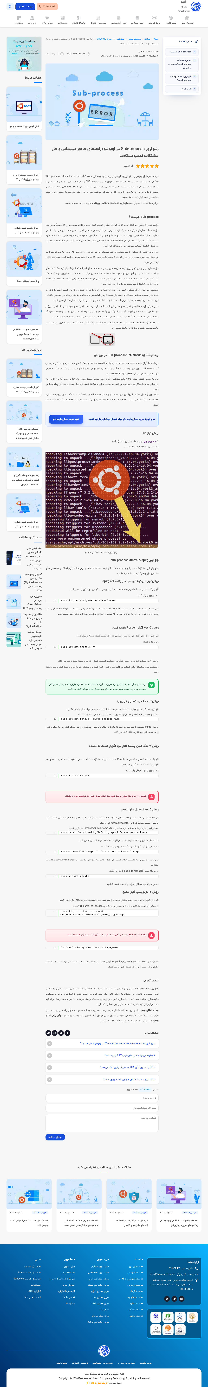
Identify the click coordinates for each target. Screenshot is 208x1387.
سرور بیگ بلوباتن (100, 1315)
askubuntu (145, 1089)
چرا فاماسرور (68, 1272)
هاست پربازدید (135, 1297)
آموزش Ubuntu (104, 39)
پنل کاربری (69, 1266)
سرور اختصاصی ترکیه (98, 1322)
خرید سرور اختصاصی (98, 1272)
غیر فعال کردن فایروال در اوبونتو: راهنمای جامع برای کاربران (132, 1223)
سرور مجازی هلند (100, 1297)
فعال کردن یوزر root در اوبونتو (24, 126)
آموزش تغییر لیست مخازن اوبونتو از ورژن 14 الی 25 (26, 177)
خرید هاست (154, 23)
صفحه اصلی (187, 23)
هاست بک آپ (136, 1309)
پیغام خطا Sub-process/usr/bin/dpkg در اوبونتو (181, 64)
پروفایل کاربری (25, 6)
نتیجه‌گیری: (188, 89)
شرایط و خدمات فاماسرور (62, 1278)
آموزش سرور (68, 1285)
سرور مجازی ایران (100, 1291)
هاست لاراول (136, 1291)
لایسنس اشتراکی (98, 23)
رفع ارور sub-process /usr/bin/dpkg (182, 78)
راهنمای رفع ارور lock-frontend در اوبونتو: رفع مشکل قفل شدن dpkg (27, 434)
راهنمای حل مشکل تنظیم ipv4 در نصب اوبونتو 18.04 (29, 1223)
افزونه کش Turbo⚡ (97, 1383)
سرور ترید (104, 1309)
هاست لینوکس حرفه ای (131, 1278)
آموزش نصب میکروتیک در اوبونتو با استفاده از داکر (26, 230)
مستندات (62, 23)
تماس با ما (47, 23)
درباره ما (32, 23)
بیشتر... (19, 23)
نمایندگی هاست (32, 1266)
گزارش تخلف (34, 1291)
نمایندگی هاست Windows (27, 1278)
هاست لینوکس (135, 1272)
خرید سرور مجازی (100, 1266)
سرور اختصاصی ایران (98, 1278)
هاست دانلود (136, 1303)
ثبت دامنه (170, 23)
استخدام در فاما (32, 1297)
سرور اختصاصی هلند (98, 1285)
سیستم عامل (134, 39)
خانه (156, 39)
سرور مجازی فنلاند (99, 1303)
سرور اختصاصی (118, 23)
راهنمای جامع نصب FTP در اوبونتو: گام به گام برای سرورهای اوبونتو (26, 334)
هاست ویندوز (136, 1266)
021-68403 (49, 6)
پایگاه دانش (78, 23)
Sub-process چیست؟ (182, 52)
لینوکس (120, 39)
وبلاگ (147, 39)
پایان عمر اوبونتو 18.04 (28, 281)
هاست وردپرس (135, 1285)
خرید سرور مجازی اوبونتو (66, 419)
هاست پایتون (136, 1315)
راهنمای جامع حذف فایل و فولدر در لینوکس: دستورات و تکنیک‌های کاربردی (25, 480)
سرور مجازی (137, 23)
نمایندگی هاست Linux (29, 1272)
